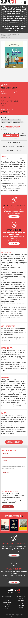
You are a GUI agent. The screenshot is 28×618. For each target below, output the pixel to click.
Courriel (5, 460)
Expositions (7, 604)
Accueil (2, 34)
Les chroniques (21, 603)
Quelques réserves (8, 146)
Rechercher (7, 608)
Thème (9, 142)
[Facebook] (15, 592)
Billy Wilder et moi (5, 35)
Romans (15, 34)
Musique (7, 606)
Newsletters (21, 605)
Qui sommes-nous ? (21, 596)
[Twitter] (17, 592)
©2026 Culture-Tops (9, 614)
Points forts (16, 142)
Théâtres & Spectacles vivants (7, 597)
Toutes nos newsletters (14, 213)
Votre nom (5, 453)
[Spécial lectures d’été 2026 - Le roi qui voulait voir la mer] (23, 525)
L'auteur (18, 150)
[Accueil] (8, 2)
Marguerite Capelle (6, 122)
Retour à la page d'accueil (14, 442)
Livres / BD (8, 34)
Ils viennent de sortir (10, 136)
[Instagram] (19, 592)
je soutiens (14, 243)
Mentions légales (19, 614)
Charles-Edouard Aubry (12, 127)
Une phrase (10, 150)
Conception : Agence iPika (14, 616)
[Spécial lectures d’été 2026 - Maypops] (14, 525)
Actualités (21, 598)
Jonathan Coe (16, 120)
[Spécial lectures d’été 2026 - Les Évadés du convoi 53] (5, 525)
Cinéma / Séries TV (7, 602)
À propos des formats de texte (10, 491)
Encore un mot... (20, 146)
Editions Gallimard (18, 122)
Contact (21, 607)
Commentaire (6, 472)
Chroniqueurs (21, 601)
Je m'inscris (14, 217)
